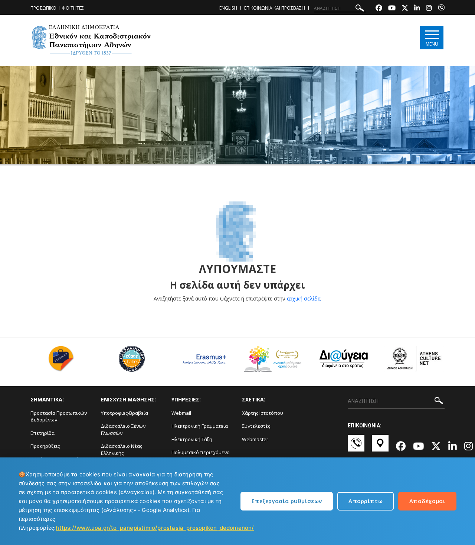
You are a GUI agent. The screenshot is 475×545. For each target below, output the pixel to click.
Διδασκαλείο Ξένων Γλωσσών (123, 429)
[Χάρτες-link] (380, 447)
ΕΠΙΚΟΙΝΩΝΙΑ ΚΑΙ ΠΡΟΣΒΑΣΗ (274, 8)
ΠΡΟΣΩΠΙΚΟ (43, 8)
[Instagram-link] (429, 9)
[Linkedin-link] (417, 9)
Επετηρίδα (42, 433)
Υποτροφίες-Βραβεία (124, 413)
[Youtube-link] (392, 9)
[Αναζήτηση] (359, 9)
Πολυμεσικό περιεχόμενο (200, 452)
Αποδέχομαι (427, 501)
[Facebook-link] (379, 9)
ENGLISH (228, 8)
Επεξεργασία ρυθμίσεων (287, 501)
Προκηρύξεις (45, 446)
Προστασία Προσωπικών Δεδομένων (58, 416)
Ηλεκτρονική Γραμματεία (199, 426)
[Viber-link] (441, 9)
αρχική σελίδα (304, 298)
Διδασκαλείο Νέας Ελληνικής (121, 449)
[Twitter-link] (405, 9)
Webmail (181, 413)
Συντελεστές (256, 426)
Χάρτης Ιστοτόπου (262, 413)
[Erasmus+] (202, 361)
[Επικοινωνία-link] (356, 447)
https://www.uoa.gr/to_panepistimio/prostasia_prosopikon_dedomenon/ (155, 527)
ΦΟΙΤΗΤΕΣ (73, 8)
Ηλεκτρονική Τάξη (191, 439)
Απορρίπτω (365, 501)
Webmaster (255, 439)
